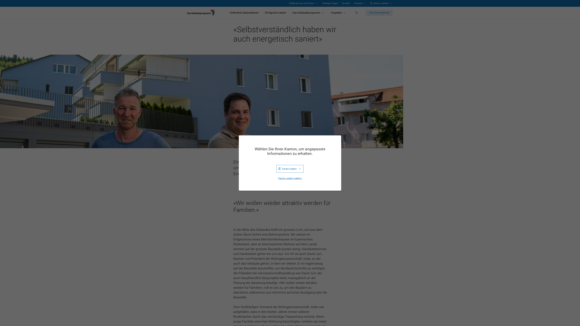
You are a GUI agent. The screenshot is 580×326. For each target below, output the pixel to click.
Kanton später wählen (290, 178)
